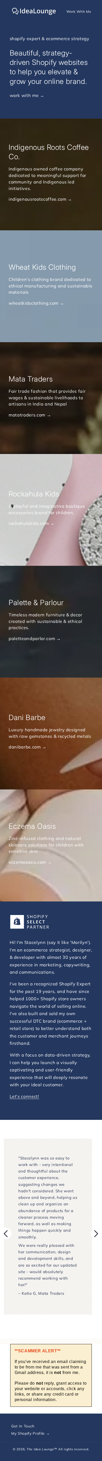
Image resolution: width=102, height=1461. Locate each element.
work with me (24, 95)
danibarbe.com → (28, 747)
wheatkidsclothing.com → (36, 302)
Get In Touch (23, 1426)
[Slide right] (96, 1233)
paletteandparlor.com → (35, 638)
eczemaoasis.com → (30, 861)
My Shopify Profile (28, 1433)
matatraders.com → (30, 414)
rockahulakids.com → (32, 523)
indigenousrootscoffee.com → (40, 199)
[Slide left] (6, 1233)
